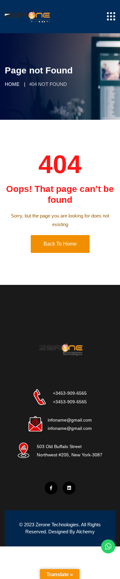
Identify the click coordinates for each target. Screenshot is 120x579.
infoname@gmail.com (70, 420)
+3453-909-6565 (70, 393)
